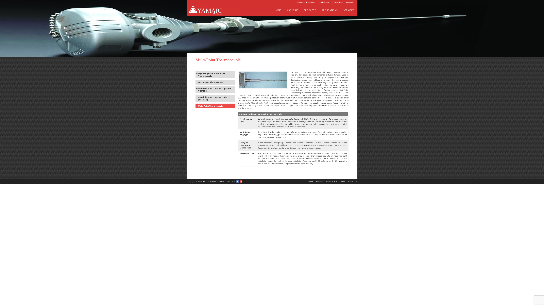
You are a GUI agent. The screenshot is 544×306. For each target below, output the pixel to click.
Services (348, 10)
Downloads (312, 2)
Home (278, 10)
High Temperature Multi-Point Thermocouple (212, 74)
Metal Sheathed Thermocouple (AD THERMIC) (214, 89)
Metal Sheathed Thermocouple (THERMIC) (212, 98)
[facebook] (237, 181)
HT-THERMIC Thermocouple (211, 82)
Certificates (301, 2)
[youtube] (241, 181)
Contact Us (350, 2)
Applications (330, 10)
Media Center (324, 2)
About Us (292, 10)
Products (310, 10)
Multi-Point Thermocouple (210, 106)
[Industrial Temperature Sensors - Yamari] (205, 10)
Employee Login (337, 2)
